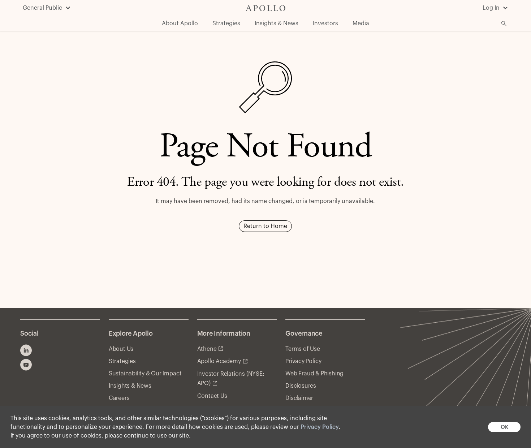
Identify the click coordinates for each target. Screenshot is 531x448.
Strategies (122, 361)
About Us (121, 349)
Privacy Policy (320, 427)
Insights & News (130, 386)
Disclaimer (299, 398)
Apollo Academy (219, 361)
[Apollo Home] (265, 8)
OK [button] (504, 427)
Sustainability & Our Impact (145, 373)
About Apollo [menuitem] (180, 23)
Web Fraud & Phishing (314, 373)
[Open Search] (504, 23)
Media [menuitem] (361, 23)
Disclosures (300, 386)
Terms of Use (302, 349)
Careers (119, 398)
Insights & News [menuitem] (276, 23)
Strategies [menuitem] (226, 23)
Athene (207, 349)
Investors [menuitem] (325, 23)
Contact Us (212, 396)
